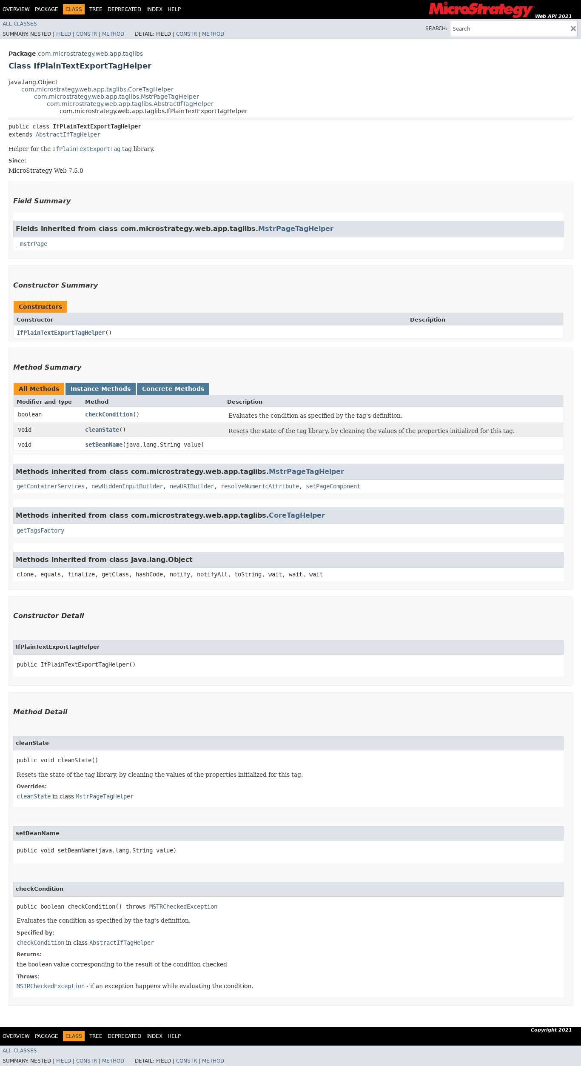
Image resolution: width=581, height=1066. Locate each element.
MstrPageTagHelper (295, 229)
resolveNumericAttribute (260, 486)
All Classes (20, 24)
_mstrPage (32, 243)
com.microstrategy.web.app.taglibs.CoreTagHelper (97, 89)
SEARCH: (436, 28)
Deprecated (124, 9)
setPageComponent (333, 486)
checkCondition (109, 414)
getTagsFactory (40, 530)
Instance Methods (101, 388)
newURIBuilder (192, 486)
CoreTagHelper (297, 515)
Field (63, 34)
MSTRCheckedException (183, 906)
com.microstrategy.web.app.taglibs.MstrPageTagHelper (116, 96)
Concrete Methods (173, 388)
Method (113, 34)
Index (154, 9)
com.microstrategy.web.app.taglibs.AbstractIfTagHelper (130, 103)
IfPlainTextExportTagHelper (61, 332)
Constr (86, 34)
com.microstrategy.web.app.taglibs (90, 53)
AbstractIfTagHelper (68, 134)
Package (46, 9)
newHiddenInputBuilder (127, 486)
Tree (96, 9)
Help (174, 9)
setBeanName (103, 444)
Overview (16, 9)
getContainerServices (51, 486)
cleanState (102, 429)
